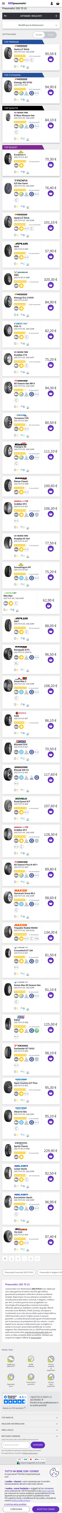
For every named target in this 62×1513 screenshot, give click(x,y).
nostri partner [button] (48, 1491)
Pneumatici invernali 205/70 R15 (19, 1272)
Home (4, 1349)
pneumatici (36, 1337)
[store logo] (17, 3)
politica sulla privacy (20, 1500)
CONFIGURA (16, 1509)
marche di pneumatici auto (37, 1332)
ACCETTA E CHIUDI (46, 1509)
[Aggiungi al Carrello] (51, 59)
